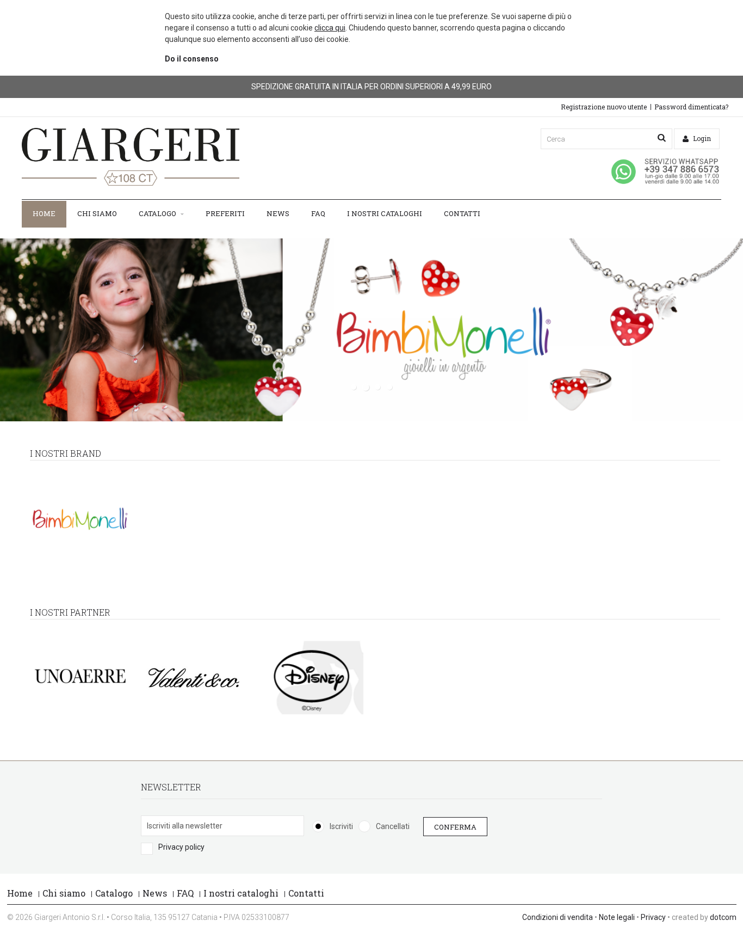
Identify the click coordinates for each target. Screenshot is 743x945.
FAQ (318, 213)
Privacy (653, 917)
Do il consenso (192, 58)
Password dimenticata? (691, 106)
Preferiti (225, 213)
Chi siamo (97, 213)
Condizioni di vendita (557, 917)
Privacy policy (181, 847)
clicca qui (329, 27)
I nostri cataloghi (384, 213)
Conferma (455, 826)
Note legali (617, 917)
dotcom (723, 917)
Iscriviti (341, 826)
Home (44, 213)
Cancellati (393, 826)
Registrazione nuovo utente (604, 106)
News (278, 213)
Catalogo (158, 213)
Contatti (462, 213)
